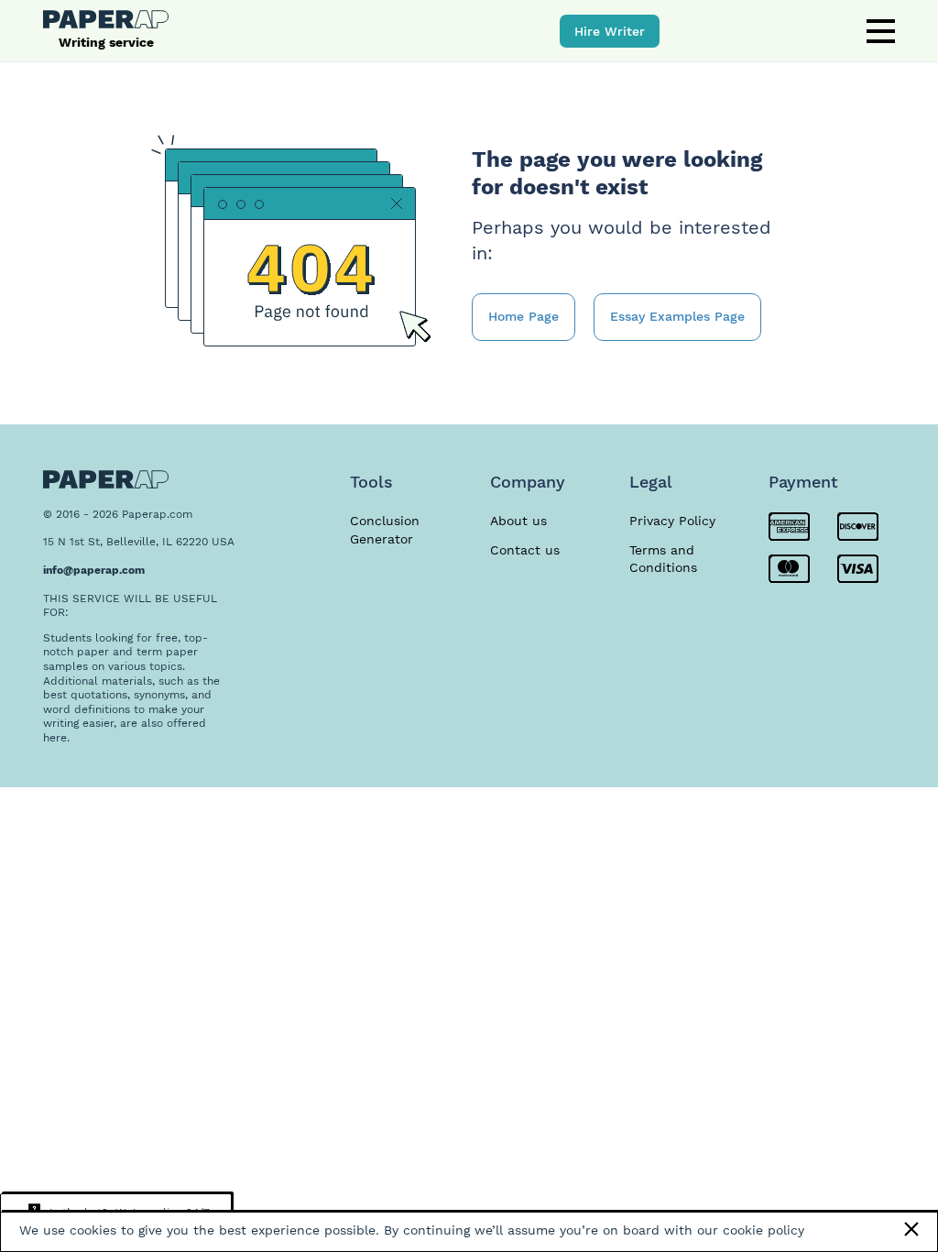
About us (518, 520)
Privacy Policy (672, 520)
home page (523, 316)
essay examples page (677, 316)
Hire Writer (609, 31)
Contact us (525, 550)
